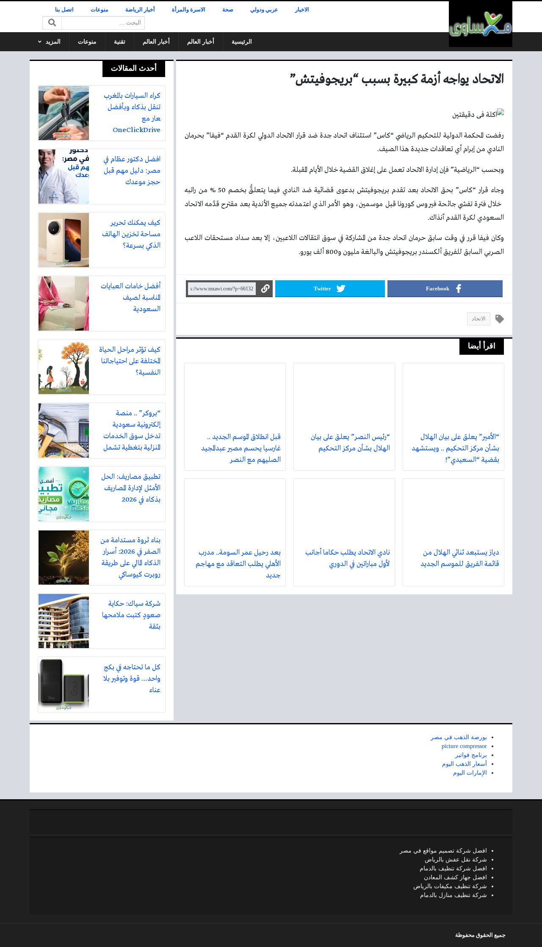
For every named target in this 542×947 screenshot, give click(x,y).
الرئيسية (242, 42)
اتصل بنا (64, 10)
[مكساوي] (480, 24)
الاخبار (302, 10)
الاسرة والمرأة (188, 10)
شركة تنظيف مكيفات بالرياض (450, 886)
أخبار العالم (200, 42)
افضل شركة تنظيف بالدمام (453, 868)
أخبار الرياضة (140, 10)
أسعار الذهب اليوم (464, 764)
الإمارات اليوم (470, 773)
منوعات (99, 10)
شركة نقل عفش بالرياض (456, 859)
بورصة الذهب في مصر (459, 737)
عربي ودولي (264, 10)
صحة (227, 10)
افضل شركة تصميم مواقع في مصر (443, 851)
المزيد (53, 42)
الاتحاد (479, 319)
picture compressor (464, 746)
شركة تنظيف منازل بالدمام (453, 895)
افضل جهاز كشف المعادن (455, 877)
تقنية (119, 42)
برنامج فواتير (471, 755)
